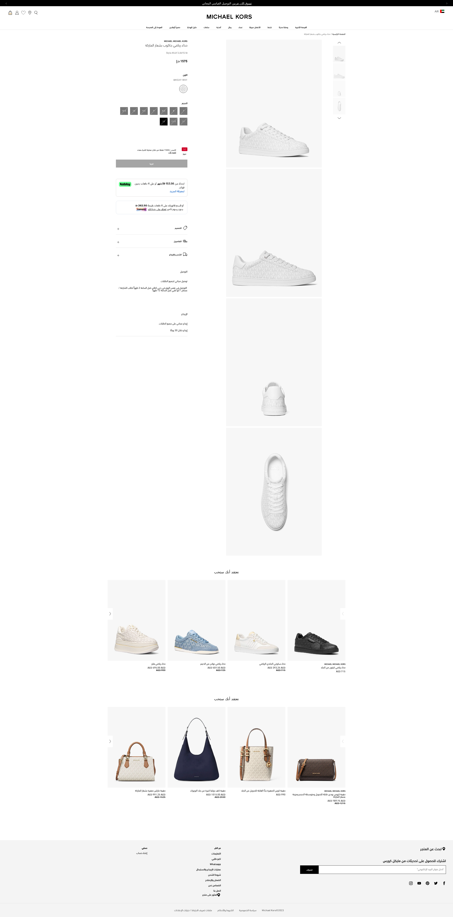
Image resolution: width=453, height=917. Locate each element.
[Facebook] (444, 883)
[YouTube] (419, 883)
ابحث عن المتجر (431, 848)
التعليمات (216, 853)
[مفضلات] (23, 12)
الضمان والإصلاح (213, 880)
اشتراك (309, 870)
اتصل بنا (217, 890)
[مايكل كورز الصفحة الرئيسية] (229, 18)
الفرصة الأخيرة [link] (301, 27)
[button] (342, 614)
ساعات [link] (206, 27)
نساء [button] (240, 27)
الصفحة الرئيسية (338, 34)
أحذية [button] (218, 27)
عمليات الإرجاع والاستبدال (208, 869)
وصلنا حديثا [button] (283, 27)
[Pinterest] (427, 883)
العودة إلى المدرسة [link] (154, 27)
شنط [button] (270, 27)
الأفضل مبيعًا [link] (254, 27)
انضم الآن (172, 153)
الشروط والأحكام (225, 910)
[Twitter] (436, 883)
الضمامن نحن (214, 885)
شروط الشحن (214, 874)
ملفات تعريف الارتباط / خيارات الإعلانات (193, 910)
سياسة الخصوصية (247, 910)
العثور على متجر (209, 894)
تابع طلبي (216, 858)
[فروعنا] (30, 12)
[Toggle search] (36, 12)
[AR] (442, 12)
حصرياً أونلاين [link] (174, 27)
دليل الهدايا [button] (192, 27)
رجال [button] (229, 27)
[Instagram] (411, 883)
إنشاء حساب (141, 853)
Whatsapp (215, 864)
